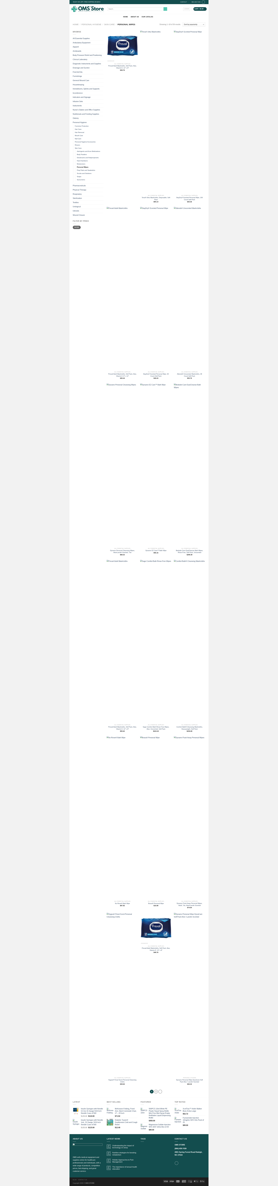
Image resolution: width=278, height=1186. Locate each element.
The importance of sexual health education (124, 1168)
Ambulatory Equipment (81, 43)
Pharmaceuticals (79, 186)
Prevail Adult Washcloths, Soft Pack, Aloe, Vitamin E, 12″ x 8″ (122, 67)
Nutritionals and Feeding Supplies (86, 114)
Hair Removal (79, 132)
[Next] (160, 1091)
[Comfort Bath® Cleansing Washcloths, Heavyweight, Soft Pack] (189, 641)
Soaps (79, 176)
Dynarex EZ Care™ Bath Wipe (156, 550)
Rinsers (77, 145)
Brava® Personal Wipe (156, 903)
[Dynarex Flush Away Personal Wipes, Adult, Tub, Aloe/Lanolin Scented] (189, 817)
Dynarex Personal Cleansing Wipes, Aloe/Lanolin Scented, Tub (122, 551)
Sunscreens (81, 180)
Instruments (77, 106)
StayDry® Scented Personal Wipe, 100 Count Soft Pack (189, 198)
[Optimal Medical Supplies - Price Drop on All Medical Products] (87, 9)
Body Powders (82, 154)
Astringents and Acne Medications (88, 151)
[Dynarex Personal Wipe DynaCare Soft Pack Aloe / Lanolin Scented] (189, 994)
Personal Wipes (82, 167)
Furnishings (77, 76)
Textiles (76, 202)
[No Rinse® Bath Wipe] (122, 817)
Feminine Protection (82, 126)
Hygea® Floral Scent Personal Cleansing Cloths (122, 1081)
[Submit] (165, 9)
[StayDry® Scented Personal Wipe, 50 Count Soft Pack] (156, 288)
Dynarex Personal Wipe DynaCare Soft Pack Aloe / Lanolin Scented (189, 1081)
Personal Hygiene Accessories (85, 142)
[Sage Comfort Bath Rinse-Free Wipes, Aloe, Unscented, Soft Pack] (156, 641)
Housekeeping (78, 85)
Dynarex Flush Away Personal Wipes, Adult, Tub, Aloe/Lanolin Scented (189, 904)
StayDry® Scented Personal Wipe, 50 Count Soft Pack (156, 375)
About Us (135, 17)
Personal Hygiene (91, 24)
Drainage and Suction (81, 68)
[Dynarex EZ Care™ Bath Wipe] (156, 465)
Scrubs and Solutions (84, 173)
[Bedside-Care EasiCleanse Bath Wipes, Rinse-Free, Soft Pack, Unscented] (189, 465)
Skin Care (109, 24)
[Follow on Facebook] (203, 2)
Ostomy (76, 118)
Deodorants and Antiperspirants (88, 157)
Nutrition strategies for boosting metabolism (124, 1154)
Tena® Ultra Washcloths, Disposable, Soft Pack (156, 198)
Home (125, 17)
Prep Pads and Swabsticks (86, 170)
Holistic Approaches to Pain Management (123, 1161)
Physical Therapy (79, 190)
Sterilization (77, 198)
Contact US (82, 1180)
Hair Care (78, 129)
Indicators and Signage (82, 97)
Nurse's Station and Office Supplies (86, 110)
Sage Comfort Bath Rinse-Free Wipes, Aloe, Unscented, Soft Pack (156, 728)
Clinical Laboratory (80, 59)
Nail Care (78, 139)
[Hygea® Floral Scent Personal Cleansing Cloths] (122, 994)
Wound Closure (79, 215)
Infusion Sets (78, 101)
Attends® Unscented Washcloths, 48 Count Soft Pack (189, 375)
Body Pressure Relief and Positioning (87, 55)
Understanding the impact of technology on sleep (123, 1147)
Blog (75, 1180)
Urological (77, 207)
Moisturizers (81, 164)
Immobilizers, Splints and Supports (86, 89)
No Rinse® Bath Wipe (122, 903)
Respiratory (77, 194)
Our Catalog (147, 17)
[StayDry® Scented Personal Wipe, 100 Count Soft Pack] (189, 112)
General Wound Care (81, 80)
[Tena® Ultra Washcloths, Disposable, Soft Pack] (156, 112)
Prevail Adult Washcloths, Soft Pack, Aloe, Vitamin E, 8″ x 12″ (122, 375)
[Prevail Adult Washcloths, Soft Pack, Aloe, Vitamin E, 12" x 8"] (122, 46)
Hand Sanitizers (82, 161)
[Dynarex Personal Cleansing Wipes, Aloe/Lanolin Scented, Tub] (122, 465)
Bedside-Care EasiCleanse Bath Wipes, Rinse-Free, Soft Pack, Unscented (189, 551)
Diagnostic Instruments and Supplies (87, 64)
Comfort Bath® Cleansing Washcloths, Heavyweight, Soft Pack (189, 728)
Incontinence (78, 93)
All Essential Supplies (81, 38)
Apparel (76, 47)
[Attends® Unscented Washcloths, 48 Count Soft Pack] (189, 288)
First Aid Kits (77, 72)
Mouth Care (79, 135)
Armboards (77, 51)
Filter (76, 227)
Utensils (76, 211)
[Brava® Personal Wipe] (156, 817)
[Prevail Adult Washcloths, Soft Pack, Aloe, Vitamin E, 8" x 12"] (122, 288)
